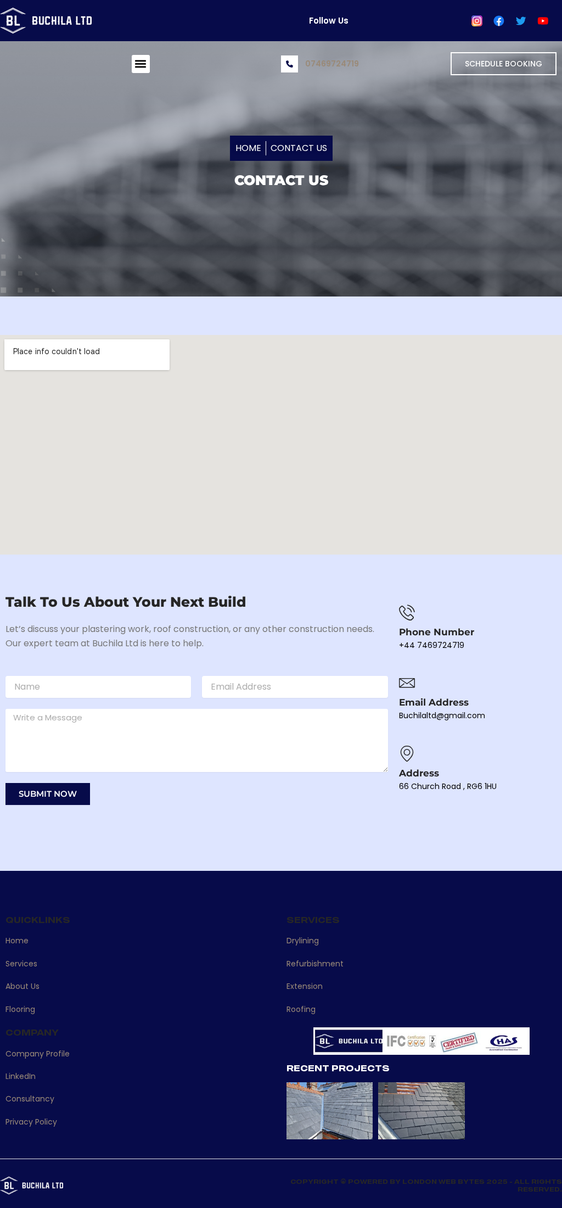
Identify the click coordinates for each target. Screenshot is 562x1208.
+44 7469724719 (431, 645)
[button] (141, 64)
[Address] (407, 754)
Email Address (434, 702)
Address (419, 773)
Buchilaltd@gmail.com (442, 715)
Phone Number (436, 632)
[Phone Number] (407, 612)
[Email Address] (407, 683)
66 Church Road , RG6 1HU (448, 786)
